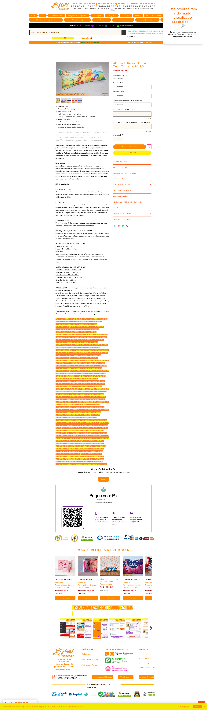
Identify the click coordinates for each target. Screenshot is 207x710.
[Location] (54, 677)
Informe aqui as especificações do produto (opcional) (132, 122)
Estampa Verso (119, 92)
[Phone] (107, 654)
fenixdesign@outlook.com (143, 42)
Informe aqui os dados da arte (124, 110)
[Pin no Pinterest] (118, 226)
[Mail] (112, 654)
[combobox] (132, 87)
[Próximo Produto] (155, 552)
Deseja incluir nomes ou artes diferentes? (128, 101)
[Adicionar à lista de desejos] (149, 147)
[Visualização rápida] (65, 552)
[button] (97, 15)
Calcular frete (118, 79)
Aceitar (197, 706)
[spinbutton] (118, 139)
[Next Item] (151, 614)
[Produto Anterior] (52, 552)
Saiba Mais (131, 37)
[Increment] (121, 139)
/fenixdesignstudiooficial (119, 668)
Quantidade (118, 83)
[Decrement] (115, 139)
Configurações (185, 706)
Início (58, 54)
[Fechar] (204, 706)
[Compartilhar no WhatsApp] (123, 226)
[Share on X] (127, 226)
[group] (103, 564)
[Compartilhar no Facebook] (114, 226)
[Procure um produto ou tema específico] (124, 32)
